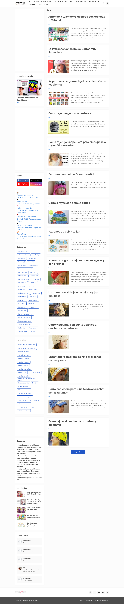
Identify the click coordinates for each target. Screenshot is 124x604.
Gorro (21, 289)
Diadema (22, 283)
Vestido (22, 331)
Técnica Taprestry (24, 404)
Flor (31, 286)
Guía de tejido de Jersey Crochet (28, 204)
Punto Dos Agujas (25, 314)
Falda (21, 286)
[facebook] (90, 592)
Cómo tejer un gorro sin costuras (69, 113)
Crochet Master (23, 365)
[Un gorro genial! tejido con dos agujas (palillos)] (58, 310)
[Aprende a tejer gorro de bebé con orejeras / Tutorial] (58, 34)
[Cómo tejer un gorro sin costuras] (58, 127)
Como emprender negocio (26, 344)
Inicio (81, 600)
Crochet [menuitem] (31, 5)
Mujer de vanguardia (24, 208)
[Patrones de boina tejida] (58, 245)
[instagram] (107, 592)
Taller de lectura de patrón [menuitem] (39, 1)
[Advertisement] (29, 40)
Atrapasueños (23, 255)
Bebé (36, 255)
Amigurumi (23, 251)
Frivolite (34, 383)
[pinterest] (103, 592)
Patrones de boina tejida (64, 231)
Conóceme (88, 600)
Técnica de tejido (23, 411)
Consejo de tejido (23, 351)
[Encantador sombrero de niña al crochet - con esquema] (58, 374)
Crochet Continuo (23, 358)
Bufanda (22, 265)
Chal (33, 272)
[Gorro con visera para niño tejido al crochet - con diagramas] (58, 406)
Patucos (22, 307)
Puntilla (22, 310)
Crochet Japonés (23, 362)
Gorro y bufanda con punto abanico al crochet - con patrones (72, 326)
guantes (33, 331)
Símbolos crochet (24, 390)
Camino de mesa (25, 269)
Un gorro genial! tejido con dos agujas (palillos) (73, 294)
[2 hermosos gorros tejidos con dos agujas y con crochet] (58, 278)
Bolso (21, 262)
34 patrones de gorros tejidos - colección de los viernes (77, 83)
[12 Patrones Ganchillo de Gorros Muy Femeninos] (58, 66)
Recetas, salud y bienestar (26, 217)
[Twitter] (94, 592)
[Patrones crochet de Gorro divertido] (58, 188)
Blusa (21, 258)
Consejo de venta (23, 355)
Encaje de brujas (23, 383)
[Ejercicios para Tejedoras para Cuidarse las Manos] (21, 525)
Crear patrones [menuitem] (81, 1)
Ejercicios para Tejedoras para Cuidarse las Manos (33, 525)
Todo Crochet (22, 202)
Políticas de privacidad (102, 600)
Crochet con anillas (24, 369)
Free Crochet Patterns (24, 225)
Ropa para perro (24, 321)
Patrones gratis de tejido (30, 600)
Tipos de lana (34, 400)
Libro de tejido (23, 386)
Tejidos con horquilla (24, 397)
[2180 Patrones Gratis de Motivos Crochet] (21, 494)
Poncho (33, 307)
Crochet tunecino (23, 376)
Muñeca (22, 300)
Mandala (36, 293)
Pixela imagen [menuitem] (94, 1)
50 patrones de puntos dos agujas (33, 516)
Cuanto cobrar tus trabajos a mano (27, 379)
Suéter (21, 328)
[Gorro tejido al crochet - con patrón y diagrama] (58, 439)
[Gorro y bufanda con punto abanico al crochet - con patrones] (58, 342)
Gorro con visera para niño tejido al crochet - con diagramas (77, 390)
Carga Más (77, 452)
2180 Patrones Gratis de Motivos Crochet (34, 493)
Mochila (32, 296)
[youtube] (98, 592)
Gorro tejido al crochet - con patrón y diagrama (72, 423)
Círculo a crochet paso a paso (27, 197)
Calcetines (33, 265)
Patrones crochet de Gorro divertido (71, 174)
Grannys (32, 289)
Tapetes (33, 328)
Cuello (35, 279)
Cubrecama (23, 279)
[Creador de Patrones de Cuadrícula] (29, 87)
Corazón (34, 276)
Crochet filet (22, 372)
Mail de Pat (23, 293)
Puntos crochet (24, 317)
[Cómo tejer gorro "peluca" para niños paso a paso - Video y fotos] (58, 159)
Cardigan (22, 272)
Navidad (33, 300)
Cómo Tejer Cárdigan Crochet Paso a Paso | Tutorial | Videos (34, 502)
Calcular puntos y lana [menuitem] (63, 1)
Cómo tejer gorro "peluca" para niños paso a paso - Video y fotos (77, 143)
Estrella (33, 283)
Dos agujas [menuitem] (43, 5)
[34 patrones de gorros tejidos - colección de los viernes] (58, 98)
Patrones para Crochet (25, 195)
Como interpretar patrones (26, 348)
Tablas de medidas (24, 393)
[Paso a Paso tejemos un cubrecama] (21, 510)
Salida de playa (24, 324)
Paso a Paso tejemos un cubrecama (34, 508)
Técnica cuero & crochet (26, 407)
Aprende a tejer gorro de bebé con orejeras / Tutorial (76, 18)
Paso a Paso (21, 234)
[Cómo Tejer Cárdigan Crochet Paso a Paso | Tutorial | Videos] (21, 502)
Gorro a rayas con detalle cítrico (69, 202)
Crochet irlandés (35, 372)
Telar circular (22, 400)
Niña (21, 303)
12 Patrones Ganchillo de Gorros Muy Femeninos (72, 50)
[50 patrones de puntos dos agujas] (21, 517)
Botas (31, 262)
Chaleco (22, 276)
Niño (31, 303)
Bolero (32, 258)
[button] (103, 3)
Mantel (22, 296)
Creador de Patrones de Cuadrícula (27, 99)
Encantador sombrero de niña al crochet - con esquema (75, 358)
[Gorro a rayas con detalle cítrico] (58, 217)
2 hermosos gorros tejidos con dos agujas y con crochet (76, 262)
